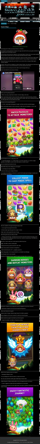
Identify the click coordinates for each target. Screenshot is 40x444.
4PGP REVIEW (13, 1)
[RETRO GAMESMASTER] (2, 19)
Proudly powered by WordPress (13, 442)
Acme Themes (30, 442)
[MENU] (39, 19)
